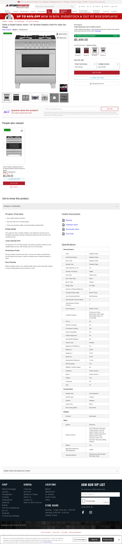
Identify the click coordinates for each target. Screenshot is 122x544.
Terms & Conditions (46, 532)
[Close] (119, 540)
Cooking (32, 11)
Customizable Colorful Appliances (85, 11)
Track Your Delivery (97, 2)
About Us (27, 497)
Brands (75, 11)
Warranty (69, 220)
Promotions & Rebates (96, 11)
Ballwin (46, 2)
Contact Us (28, 500)
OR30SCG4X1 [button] (23, 29)
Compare (15, 187)
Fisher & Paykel (6, 29)
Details (115, 35)
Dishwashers (41, 11)
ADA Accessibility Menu (75, 532)
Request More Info (98, 83)
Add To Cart (96, 72)
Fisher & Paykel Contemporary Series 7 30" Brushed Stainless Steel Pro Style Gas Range (14, 168)
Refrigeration (24, 11)
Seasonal (5, 502)
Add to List (63, 38)
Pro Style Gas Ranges (32, 21)
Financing (106, 11)
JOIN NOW (86, 507)
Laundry (15, 11)
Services (27, 492)
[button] (79, 6)
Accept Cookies (108, 539)
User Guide (70, 234)
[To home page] (17, 6)
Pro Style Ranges (19, 21)
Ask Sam (110, 109)
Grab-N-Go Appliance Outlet (64, 11)
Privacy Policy (56, 532)
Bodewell (5, 513)
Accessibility (64, 532)
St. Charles (65, 2)
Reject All (94, 539)
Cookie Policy (48, 542)
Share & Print (63, 34)
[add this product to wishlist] (22, 131)
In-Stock (49, 11)
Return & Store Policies (33, 502)
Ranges (11, 21)
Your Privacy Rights (80, 539)
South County (76, 2)
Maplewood (55, 2)
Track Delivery (55, 11)
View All (64, 98)
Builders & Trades (30, 494)
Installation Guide (72, 225)
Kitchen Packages (8, 11)
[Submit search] (72, 6)
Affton (85, 2)
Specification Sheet (72, 229)
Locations (114, 11)
